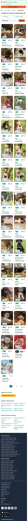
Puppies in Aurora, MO (6, 408)
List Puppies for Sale (5, 486)
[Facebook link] (9, 508)
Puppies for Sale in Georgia (7, 472)
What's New (3, 489)
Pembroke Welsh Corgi (19, 418)
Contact (3, 500)
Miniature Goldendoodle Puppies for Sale (10, 454)
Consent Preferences (6, 504)
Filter (6, 16)
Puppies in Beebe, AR (19, 410)
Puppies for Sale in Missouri (7, 465)
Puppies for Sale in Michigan (7, 477)
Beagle (2, 421)
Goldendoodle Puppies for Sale (8, 446)
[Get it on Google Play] (13, 516)
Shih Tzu (16, 423)
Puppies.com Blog (5, 487)
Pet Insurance (4, 491)
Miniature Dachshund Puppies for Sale (10, 442)
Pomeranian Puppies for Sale (7, 447)
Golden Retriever (18, 421)
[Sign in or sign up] (11, 26)
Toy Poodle (3, 427)
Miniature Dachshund (6, 418)
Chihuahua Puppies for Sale (7, 449)
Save (22, 20)
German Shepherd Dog (19, 425)
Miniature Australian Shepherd (18, 428)
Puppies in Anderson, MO (7, 403)
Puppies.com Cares (5, 492)
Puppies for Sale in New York (7, 479)
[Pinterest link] (15, 508)
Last (22, 386)
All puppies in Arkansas (7, 395)
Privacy (2, 496)
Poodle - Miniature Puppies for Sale (9, 452)
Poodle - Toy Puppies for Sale (7, 441)
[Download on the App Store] (13, 512)
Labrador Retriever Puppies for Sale (9, 451)
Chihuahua (3, 419)
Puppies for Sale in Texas (7, 464)
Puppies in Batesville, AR (7, 410)
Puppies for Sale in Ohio (6, 469)
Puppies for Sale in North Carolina (9, 470)
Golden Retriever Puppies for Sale (9, 456)
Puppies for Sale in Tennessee (8, 475)
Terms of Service (5, 494)
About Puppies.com (5, 484)
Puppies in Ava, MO (18, 408)
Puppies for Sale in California (7, 460)
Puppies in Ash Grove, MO (6, 406)
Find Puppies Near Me (6, 482)
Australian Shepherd (6, 425)
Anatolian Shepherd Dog (7, 423)
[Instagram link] (5, 508)
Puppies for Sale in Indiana (7, 467)
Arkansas (14, 10)
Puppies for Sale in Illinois (7, 474)
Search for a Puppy (12, 6)
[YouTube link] (12, 508)
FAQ (2, 502)
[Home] (1, 10)
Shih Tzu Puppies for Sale (7, 444)
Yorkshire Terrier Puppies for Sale (9, 439)
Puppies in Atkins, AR (19, 405)
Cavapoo (16, 419)
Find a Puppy (7, 10)
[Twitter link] (2, 508)
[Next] (18, 386)
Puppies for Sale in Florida (7, 462)
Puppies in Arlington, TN (19, 403)
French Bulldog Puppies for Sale (8, 438)
